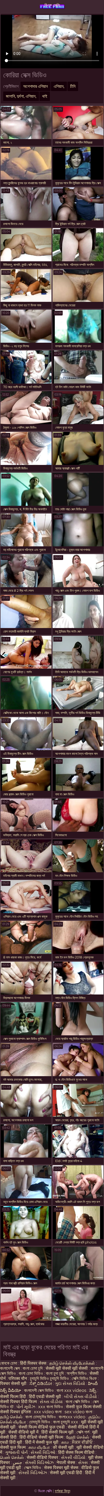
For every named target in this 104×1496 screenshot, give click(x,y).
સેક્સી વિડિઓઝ (39, 1462)
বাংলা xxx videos (72, 1390)
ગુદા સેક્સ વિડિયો (70, 1383)
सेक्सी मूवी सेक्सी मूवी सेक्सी (67, 1368)
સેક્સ (83, 1462)
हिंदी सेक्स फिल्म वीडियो (76, 1452)
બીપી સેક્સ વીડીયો (80, 1396)
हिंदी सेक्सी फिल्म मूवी (57, 1432)
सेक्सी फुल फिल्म (13, 1447)
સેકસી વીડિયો (73, 1457)
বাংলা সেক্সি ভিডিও (78, 1401)
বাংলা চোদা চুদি (33, 1368)
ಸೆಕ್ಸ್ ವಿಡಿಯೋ (40, 1383)
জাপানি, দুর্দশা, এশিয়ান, (21, 96)
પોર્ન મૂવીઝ (26, 1406)
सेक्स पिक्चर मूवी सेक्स (61, 1467)
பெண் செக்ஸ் (12, 1457)
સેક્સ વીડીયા (51, 1401)
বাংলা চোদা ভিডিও (31, 1373)
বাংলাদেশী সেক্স (10, 1368)
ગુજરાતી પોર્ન (16, 1452)
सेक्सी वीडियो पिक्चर (43, 1457)
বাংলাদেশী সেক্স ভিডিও (39, 1390)
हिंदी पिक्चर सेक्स (33, 1363)
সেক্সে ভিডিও (32, 1467)
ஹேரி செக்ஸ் (78, 1437)
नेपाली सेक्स (66, 1462)
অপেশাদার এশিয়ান (35, 86)
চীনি (72, 86)
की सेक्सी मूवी (64, 1447)
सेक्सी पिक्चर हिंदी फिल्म (19, 1401)
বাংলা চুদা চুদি (55, 1373)
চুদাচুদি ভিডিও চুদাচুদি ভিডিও (49, 1378)
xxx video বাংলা (48, 1411)
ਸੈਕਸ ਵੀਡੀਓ (82, 1442)
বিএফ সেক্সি (52, 5)
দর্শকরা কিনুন (62, 1491)
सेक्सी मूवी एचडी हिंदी (66, 1472)
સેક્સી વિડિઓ (43, 1452)
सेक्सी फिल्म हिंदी (13, 1396)
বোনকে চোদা (8, 1363)
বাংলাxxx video (72, 1416)
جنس (17, 1462)
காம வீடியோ (39, 1447)
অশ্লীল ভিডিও (77, 1373)
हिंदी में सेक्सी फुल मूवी (41, 1442)
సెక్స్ (92, 1390)
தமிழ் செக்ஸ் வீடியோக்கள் (72, 1363)
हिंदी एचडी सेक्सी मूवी (45, 1396)
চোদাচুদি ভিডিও (39, 1421)
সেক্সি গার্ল (83, 1432)
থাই (44, 96)
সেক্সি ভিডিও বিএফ (84, 1378)
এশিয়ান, (59, 86)
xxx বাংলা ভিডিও (50, 1406)
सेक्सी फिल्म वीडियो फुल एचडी (41, 1427)
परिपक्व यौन (18, 1378)
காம (65, 1442)
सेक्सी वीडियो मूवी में (23, 1432)
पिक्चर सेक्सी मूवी (13, 1383)
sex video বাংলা (78, 1411)
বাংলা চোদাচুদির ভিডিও (41, 1416)
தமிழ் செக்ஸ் (11, 1416)
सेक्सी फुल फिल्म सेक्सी (84, 1406)
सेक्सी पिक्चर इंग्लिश (16, 1411)
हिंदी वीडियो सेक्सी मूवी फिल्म (41, 1437)
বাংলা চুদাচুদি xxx (66, 1421)
